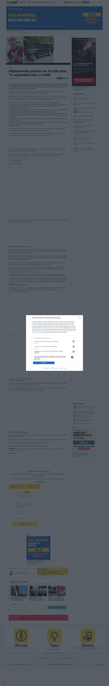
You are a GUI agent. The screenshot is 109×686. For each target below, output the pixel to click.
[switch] (73, 341)
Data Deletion (46, 368)
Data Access (54, 368)
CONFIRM (44, 362)
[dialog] (54, 343)
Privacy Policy (63, 368)
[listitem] (54, 338)
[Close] (80, 318)
